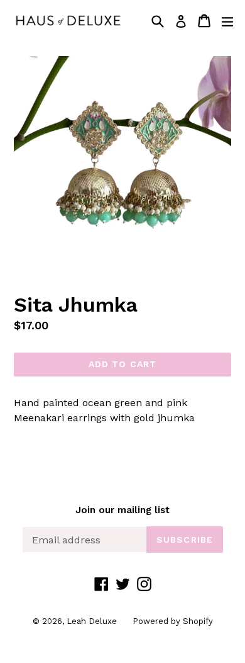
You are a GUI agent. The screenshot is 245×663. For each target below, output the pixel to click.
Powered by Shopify (173, 621)
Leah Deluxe (92, 621)
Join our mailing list (122, 510)
